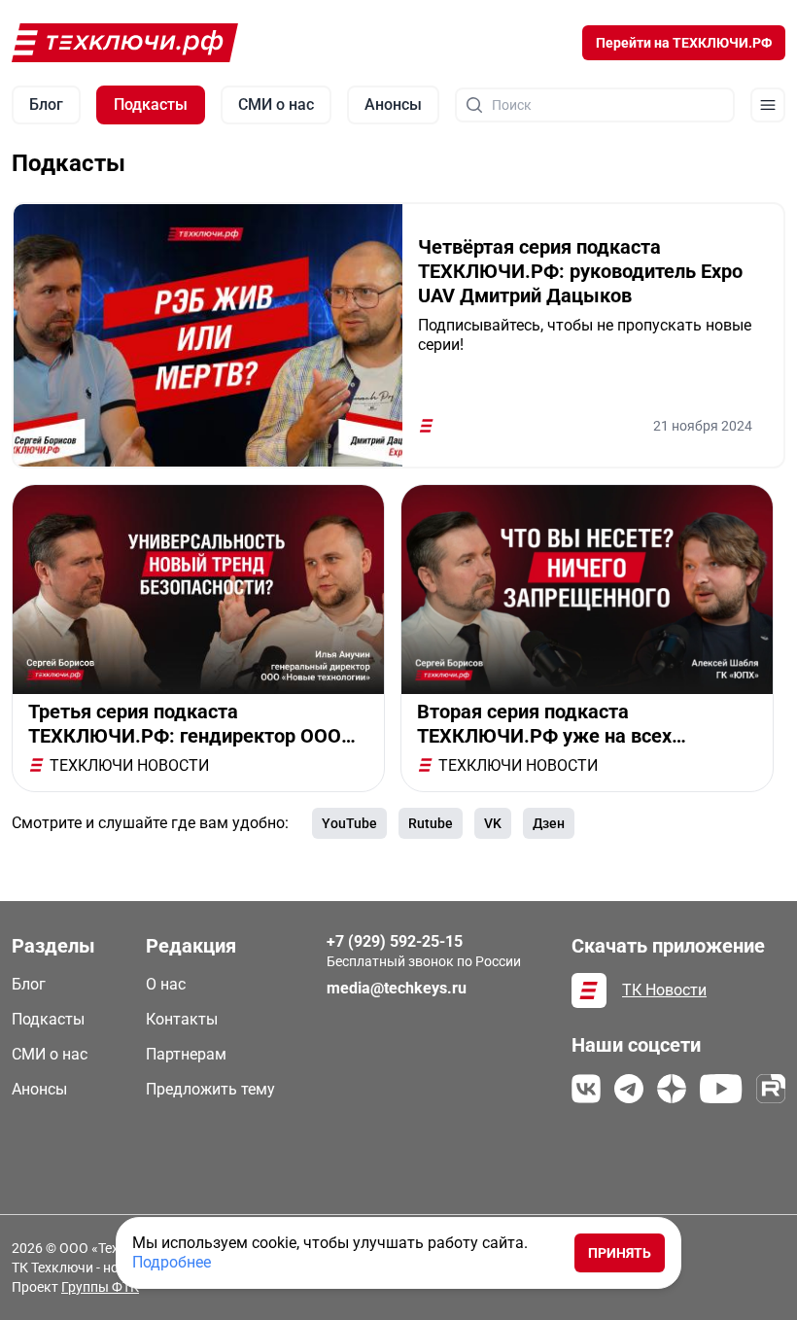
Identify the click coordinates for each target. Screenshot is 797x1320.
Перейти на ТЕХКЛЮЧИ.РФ (684, 43)
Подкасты (48, 1019)
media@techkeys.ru (397, 988)
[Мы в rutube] (770, 1088)
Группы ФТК (100, 1287)
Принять (619, 1253)
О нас (166, 984)
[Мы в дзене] (671, 1088)
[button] (767, 104)
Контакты (182, 1019)
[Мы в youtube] (721, 1088)
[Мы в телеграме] (628, 1088)
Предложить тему (210, 1089)
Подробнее (171, 1262)
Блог (29, 984)
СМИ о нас (49, 1054)
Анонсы (39, 1089)
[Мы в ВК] (586, 1088)
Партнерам (186, 1054)
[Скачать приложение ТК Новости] (589, 990)
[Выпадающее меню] (767, 104)
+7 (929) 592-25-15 (395, 941)
